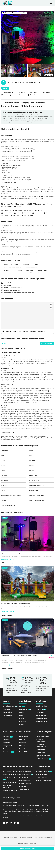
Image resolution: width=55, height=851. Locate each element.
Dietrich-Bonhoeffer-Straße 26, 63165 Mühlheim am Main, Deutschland (25, 331)
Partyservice (32, 470)
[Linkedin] (11, 823)
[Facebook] (4, 823)
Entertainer (32, 460)
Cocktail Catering (33, 490)
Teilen (24, 12)
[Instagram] (7, 823)
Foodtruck (4, 475)
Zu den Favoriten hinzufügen (13, 12)
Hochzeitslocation (34, 480)
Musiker (31, 455)
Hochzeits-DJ (5, 450)
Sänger (3, 460)
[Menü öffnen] (51, 3)
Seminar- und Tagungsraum (36, 485)
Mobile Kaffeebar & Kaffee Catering (11, 495)
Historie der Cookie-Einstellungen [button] (28, 837)
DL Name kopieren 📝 (7, 562)
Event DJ (31, 450)
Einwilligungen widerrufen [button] (45, 837)
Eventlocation (5, 480)
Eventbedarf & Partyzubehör (36, 495)
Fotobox (3, 500)
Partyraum (4, 485)
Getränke (3, 490)
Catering (3, 470)
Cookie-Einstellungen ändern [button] (10, 837)
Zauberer (3, 465)
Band (2, 455)
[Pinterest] (14, 823)
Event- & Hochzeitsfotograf (36, 500)
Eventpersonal (33, 475)
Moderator (31, 465)
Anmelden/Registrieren (43, 780)
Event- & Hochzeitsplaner (8, 505)
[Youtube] (18, 823)
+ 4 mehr (49, 75)
